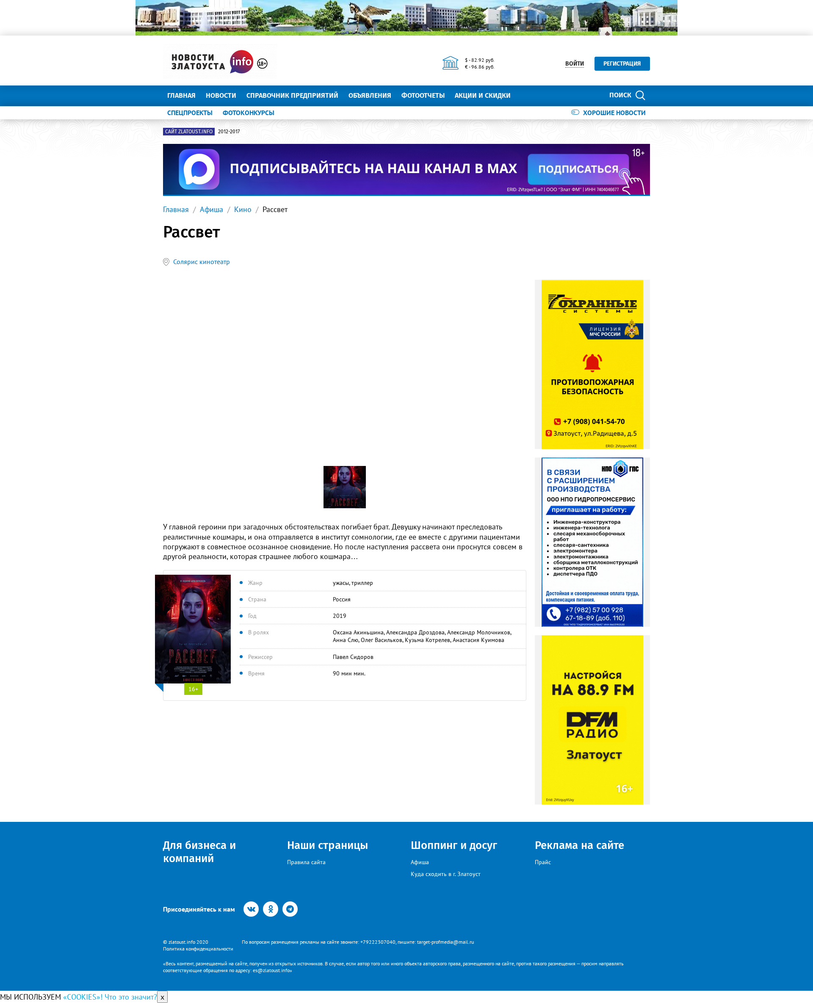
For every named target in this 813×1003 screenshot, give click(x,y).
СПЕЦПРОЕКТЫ (190, 112)
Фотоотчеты (423, 95)
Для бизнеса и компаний (199, 852)
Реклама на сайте (579, 845)
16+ (193, 689)
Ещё (527, 95)
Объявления (369, 95)
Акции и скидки (483, 95)
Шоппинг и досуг (454, 845)
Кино (243, 209)
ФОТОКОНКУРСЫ (248, 112)
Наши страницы (327, 845)
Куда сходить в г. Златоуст (446, 874)
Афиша (211, 209)
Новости (221, 95)
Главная (181, 95)
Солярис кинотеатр (201, 261)
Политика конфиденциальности (198, 948)
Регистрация (622, 63)
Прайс (543, 862)
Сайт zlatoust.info (189, 132)
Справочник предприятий (292, 95)
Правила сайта (306, 862)
